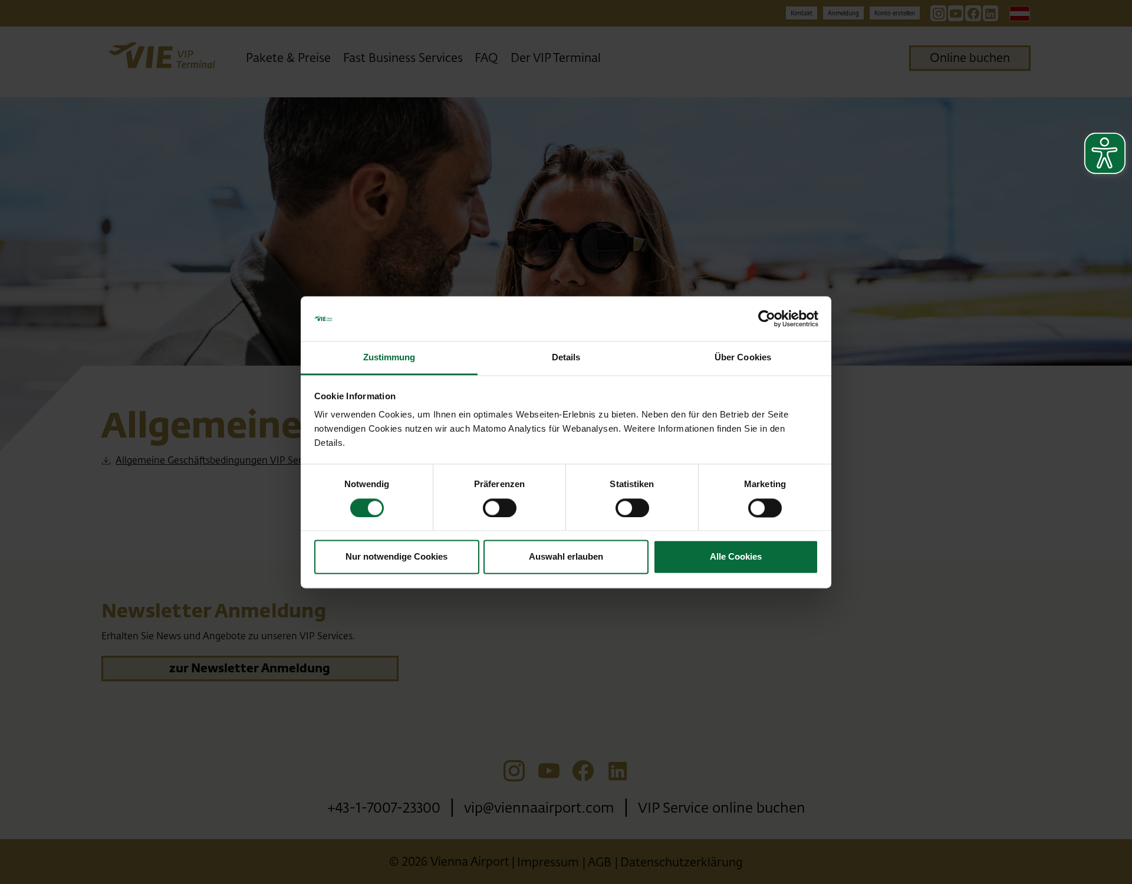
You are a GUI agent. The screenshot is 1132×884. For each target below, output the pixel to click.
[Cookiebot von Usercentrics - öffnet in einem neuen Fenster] (766, 318)
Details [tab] (566, 358)
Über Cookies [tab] (743, 358)
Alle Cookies (736, 557)
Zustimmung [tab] (389, 358)
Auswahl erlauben (566, 557)
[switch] (499, 507)
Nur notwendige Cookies (396, 557)
